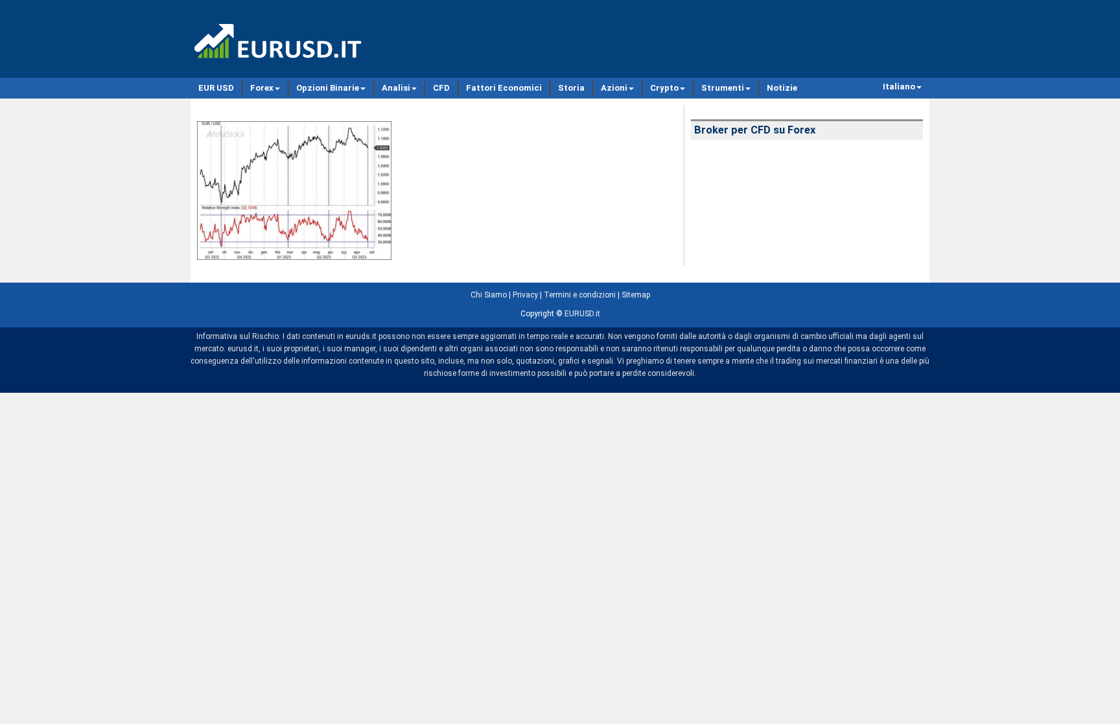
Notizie (782, 88)
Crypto (664, 88)
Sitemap (636, 294)
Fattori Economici (504, 88)
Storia (571, 88)
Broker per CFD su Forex (754, 130)
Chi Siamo (489, 294)
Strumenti (722, 88)
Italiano (899, 86)
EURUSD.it (582, 313)
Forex (262, 88)
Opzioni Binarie (327, 88)
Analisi (396, 88)
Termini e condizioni (580, 294)
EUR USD (216, 88)
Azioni (614, 88)
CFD (441, 88)
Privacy (525, 294)
